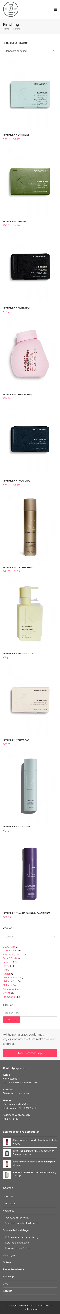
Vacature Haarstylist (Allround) (21, 1223)
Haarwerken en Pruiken (17, 1248)
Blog (5, 1283)
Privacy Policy (10, 1118)
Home (6, 28)
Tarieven (7, 1262)
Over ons (8, 1196)
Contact (7, 1290)
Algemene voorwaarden (16, 1115)
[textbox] (31, 1013)
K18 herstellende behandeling (21, 1237)
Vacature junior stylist (16, 1217)
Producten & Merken (14, 1269)
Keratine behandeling (17, 1242)
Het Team (10, 1203)
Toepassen (11, 1019)
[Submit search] (54, 936)
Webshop (8, 1276)
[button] (55, 9)
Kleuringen (9, 1255)
